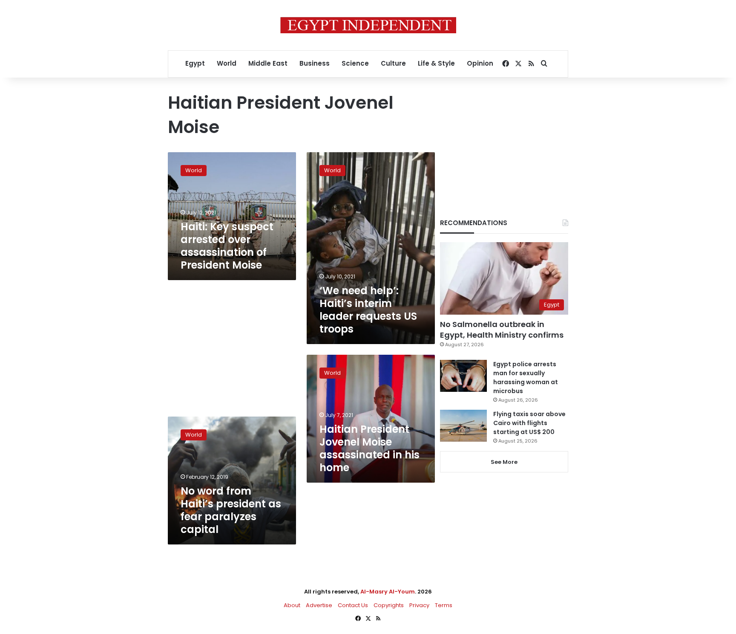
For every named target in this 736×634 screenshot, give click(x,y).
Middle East (268, 63)
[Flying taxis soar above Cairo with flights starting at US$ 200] (463, 426)
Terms (443, 605)
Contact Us (353, 605)
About (292, 605)
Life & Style (436, 63)
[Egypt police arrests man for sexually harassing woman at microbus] (463, 376)
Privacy (419, 605)
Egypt (195, 63)
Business (314, 63)
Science (355, 63)
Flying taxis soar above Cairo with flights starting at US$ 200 (529, 423)
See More (504, 462)
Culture (393, 63)
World (226, 63)
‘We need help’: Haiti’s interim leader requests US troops (368, 310)
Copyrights (389, 605)
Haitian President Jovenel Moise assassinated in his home (369, 448)
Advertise (319, 605)
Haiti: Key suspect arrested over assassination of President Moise (227, 246)
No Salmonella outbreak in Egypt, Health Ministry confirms (502, 329)
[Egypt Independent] (368, 25)
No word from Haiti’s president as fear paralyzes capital (231, 510)
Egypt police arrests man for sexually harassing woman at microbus (525, 377)
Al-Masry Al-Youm (387, 592)
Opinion (480, 63)
